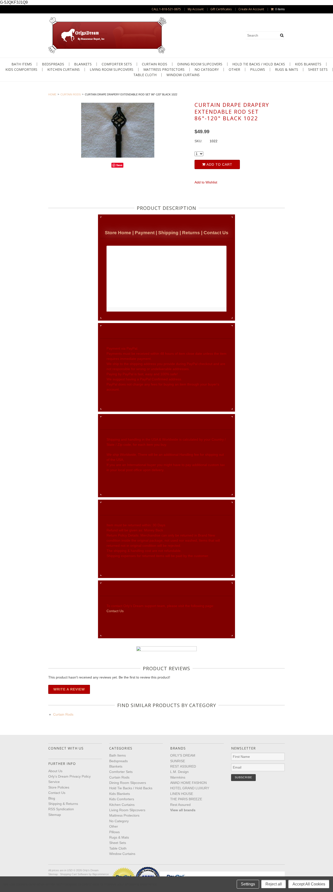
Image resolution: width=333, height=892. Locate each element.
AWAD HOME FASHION (188, 783)
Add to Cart (219, 164)
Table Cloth (145, 75)
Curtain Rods (154, 64)
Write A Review (69, 689)
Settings (248, 884)
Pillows (257, 69)
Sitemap (54, 815)
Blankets (83, 64)
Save (119, 165)
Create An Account (251, 9)
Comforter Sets (117, 64)
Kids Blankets (308, 64)
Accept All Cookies (309, 884)
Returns (191, 232)
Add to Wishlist (206, 182)
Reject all (273, 884)
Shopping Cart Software (74, 874)
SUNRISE (177, 761)
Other (234, 69)
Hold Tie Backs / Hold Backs (258, 64)
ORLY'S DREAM (182, 755)
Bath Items (21, 64)
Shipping (168, 232)
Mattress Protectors (164, 69)
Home (52, 94)
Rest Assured (180, 805)
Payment (145, 232)
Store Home (118, 232)
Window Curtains (183, 75)
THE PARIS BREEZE (186, 799)
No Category (207, 69)
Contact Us (216, 232)
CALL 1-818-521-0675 (166, 9)
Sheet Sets (318, 69)
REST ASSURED (183, 766)
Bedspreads (53, 64)
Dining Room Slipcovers (199, 64)
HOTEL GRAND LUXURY (189, 788)
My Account (196, 9)
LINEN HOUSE (181, 794)
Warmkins (177, 777)
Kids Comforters (21, 69)
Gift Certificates (221, 9)
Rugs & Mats (286, 69)
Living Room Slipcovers (111, 69)
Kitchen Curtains (63, 69)
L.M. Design (179, 772)
